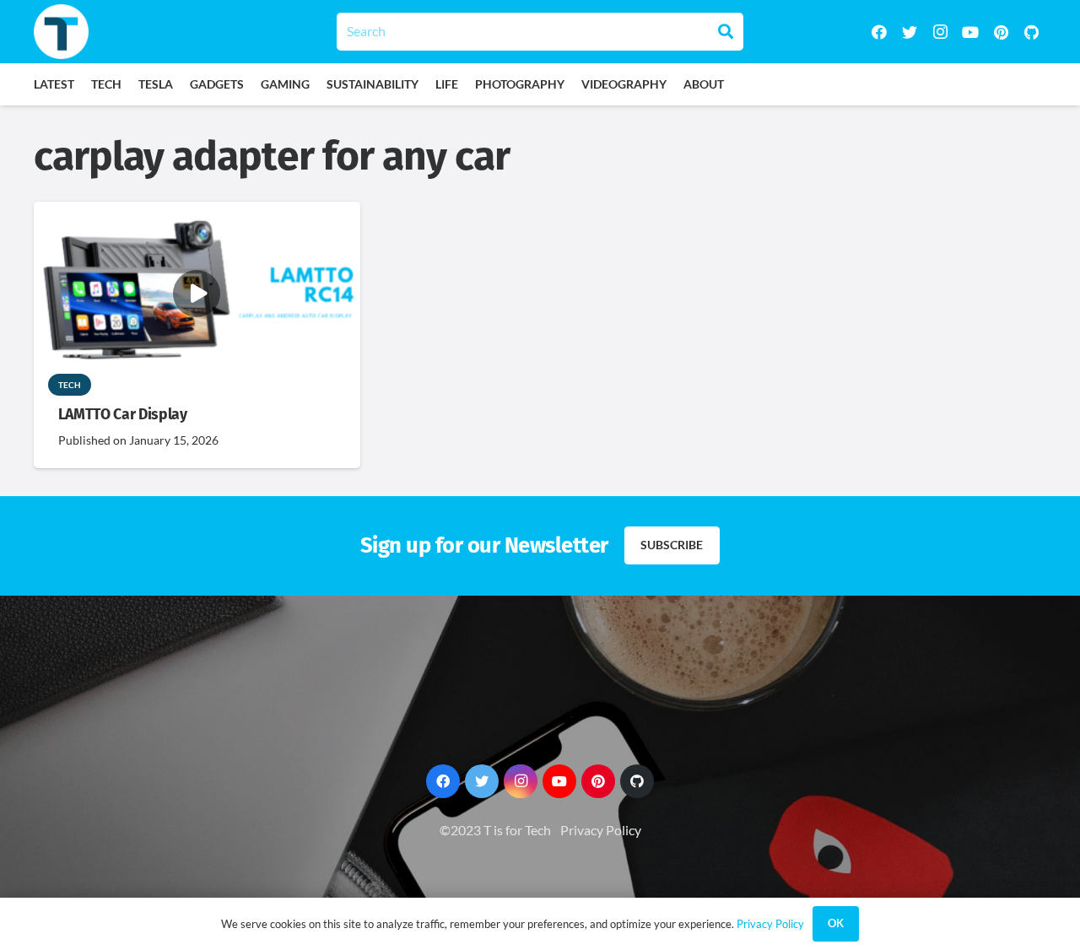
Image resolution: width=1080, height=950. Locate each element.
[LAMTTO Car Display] (197, 213)
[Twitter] (909, 32)
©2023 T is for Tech (495, 830)
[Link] (61, 31)
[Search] (725, 31)
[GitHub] (1031, 32)
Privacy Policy (600, 830)
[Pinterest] (1001, 32)
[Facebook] (879, 32)
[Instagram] (940, 32)
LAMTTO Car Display (122, 415)
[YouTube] (970, 32)
